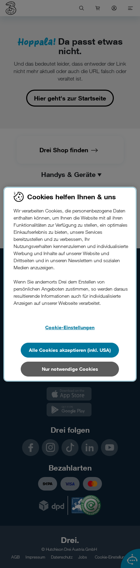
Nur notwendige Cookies (70, 369)
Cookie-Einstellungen (69, 327)
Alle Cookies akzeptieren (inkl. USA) (70, 350)
